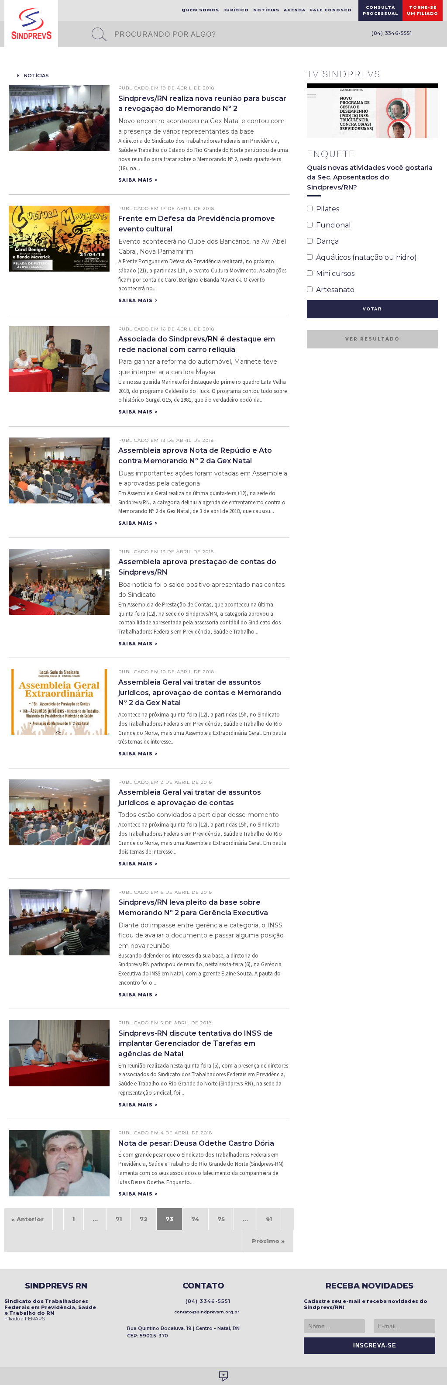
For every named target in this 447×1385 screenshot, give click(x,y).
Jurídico (236, 9)
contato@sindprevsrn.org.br (205, 1311)
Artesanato (333, 290)
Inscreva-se (372, 1346)
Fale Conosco (331, 9)
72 (144, 1219)
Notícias (266, 9)
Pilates (326, 209)
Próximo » (268, 1240)
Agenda (295, 9)
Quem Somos (200, 9)
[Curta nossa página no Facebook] (425, 35)
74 (195, 1219)
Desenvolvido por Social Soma (223, 1376)
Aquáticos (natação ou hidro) (365, 257)
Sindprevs (31, 23)
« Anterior (27, 1219)
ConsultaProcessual (380, 10)
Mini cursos (333, 273)
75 (221, 1219)
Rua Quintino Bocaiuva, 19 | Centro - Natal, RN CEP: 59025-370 (183, 1332)
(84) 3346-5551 (390, 33)
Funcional (332, 225)
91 (269, 1219)
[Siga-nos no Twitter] (438, 35)
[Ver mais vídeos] (433, 75)
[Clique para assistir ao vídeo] (372, 110)
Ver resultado (372, 339)
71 (119, 1219)
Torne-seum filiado (422, 10)
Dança (326, 241)
